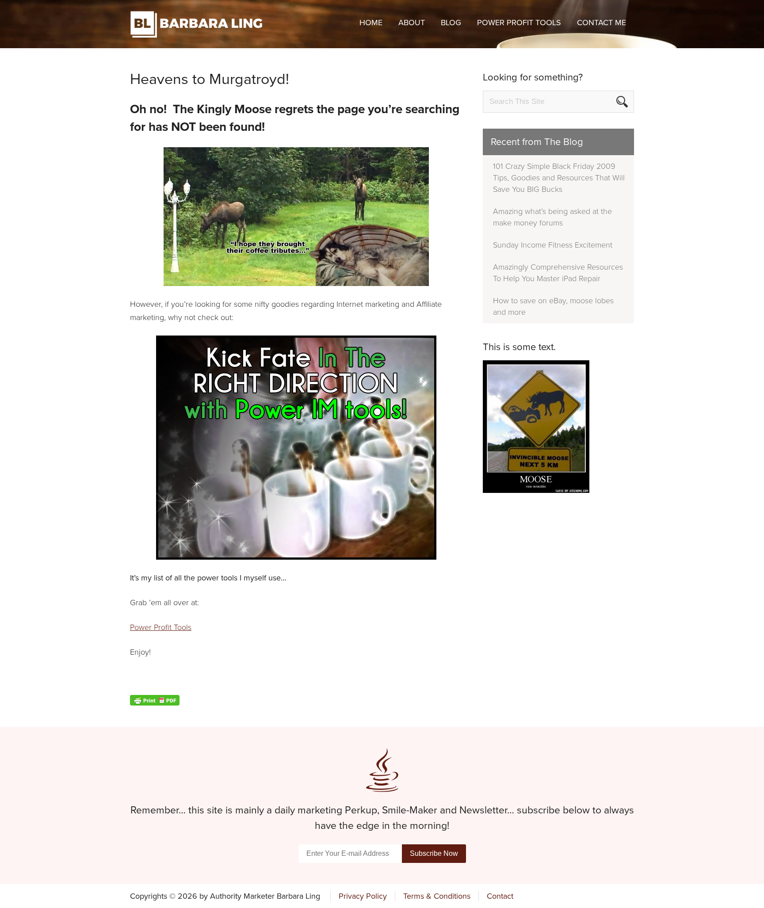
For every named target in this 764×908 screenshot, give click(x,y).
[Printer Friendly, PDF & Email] (296, 700)
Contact (500, 896)
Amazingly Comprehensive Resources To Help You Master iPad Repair (558, 272)
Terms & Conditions (436, 896)
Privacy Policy (363, 896)
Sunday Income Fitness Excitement (552, 245)
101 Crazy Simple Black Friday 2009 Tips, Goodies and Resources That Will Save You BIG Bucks (559, 177)
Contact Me (601, 22)
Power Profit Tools (519, 22)
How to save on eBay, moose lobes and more (553, 306)
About (411, 22)
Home (370, 22)
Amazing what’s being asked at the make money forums (552, 217)
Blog (451, 22)
